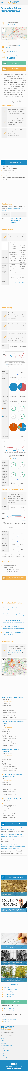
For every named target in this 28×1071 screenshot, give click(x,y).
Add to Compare (8, 701)
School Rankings (5, 1058)
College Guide (4, 1048)
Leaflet (18, 39)
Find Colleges (4, 1043)
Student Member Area (6, 1046)
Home (2, 1038)
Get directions (12, 42)
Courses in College (9, 992)
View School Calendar (18, 282)
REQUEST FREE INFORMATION (16, 578)
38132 (15, 25)
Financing (6, 987)
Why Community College (10, 990)
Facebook (15, 1064)
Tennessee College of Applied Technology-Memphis (12, 775)
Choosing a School (9, 994)
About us (3, 1041)
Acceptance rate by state (9, 1019)
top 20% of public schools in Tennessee (12, 210)
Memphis (9, 25)
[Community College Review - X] (12, 1064)
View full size (5, 42)
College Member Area (6, 1053)
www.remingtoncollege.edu (14, 56)
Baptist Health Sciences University (15, 652)
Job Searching (7, 997)
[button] (14, 32)
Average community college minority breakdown (16, 221)
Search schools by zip (8, 1008)
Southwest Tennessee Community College (12, 723)
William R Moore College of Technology (10, 751)
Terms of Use (10, 1069)
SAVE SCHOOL (16, 69)
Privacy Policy (17, 1069)
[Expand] (3, 665)
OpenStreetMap (23, 39)
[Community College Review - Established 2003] (14, 2)
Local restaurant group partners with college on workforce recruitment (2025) (13, 829)
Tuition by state (7, 1017)
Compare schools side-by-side (10, 1011)
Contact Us (3, 1055)
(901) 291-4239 (13, 52)
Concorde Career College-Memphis (14, 799)
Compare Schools (5, 1050)
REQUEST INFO (16, 63)
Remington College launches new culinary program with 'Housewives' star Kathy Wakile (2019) (12, 836)
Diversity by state (7, 1022)
